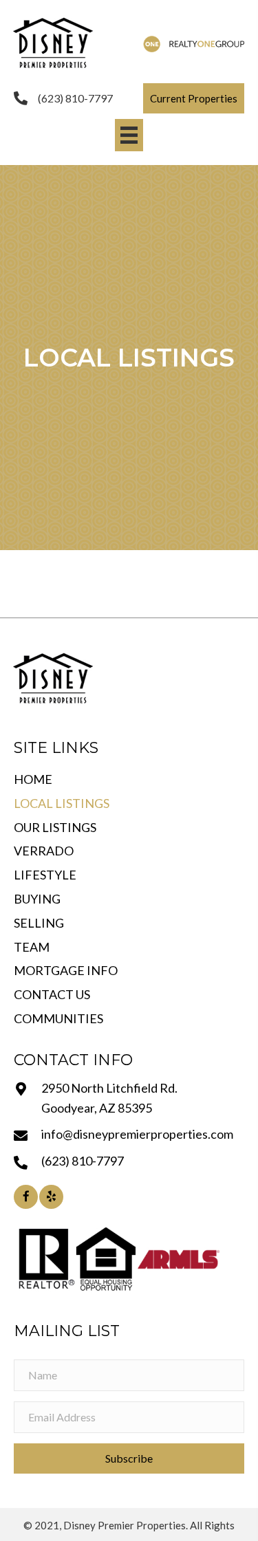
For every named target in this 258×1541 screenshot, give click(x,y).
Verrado (44, 850)
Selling (39, 922)
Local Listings (61, 803)
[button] (193, 98)
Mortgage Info (66, 970)
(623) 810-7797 (75, 98)
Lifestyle (45, 874)
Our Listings (55, 827)
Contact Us (52, 994)
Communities (58, 1018)
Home (33, 779)
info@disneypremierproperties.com (137, 1133)
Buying (37, 898)
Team (32, 946)
